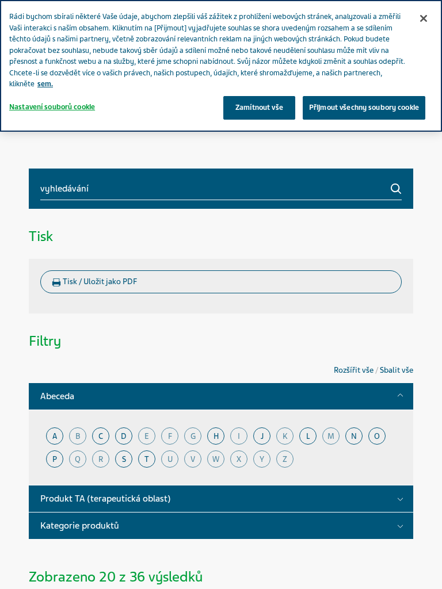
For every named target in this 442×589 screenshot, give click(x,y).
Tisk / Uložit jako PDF (99, 281)
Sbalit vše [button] (396, 370)
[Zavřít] (423, 18)
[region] (221, 66)
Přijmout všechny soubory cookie (364, 107)
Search (396, 188)
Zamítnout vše (259, 107)
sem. (45, 84)
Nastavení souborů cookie (52, 107)
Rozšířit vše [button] (354, 370)
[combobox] (221, 188)
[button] (400, 396)
